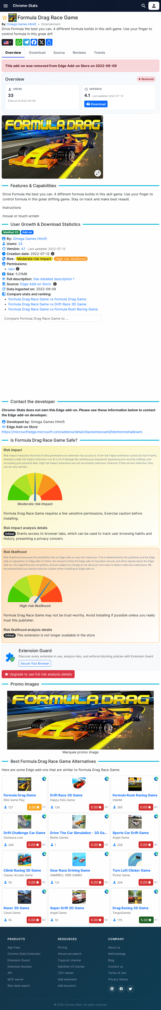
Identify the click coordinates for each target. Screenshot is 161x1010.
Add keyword (66, 985)
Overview (13, 52)
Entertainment (50, 24)
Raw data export (19, 985)
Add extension (67, 979)
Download (37, 52)
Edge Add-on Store (35, 284)
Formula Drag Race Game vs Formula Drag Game (47, 299)
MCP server (15, 979)
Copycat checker (69, 960)
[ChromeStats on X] (130, 989)
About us (114, 947)
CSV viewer (66, 973)
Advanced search (70, 953)
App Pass (14, 947)
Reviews (79, 52)
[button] (6, 6)
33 (20, 244)
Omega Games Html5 (21, 24)
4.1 (23, 249)
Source (59, 52)
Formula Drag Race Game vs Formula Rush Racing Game (53, 309)
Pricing (62, 947)
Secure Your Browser (35, 663)
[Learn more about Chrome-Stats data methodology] (55, 284)
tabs (11, 269)
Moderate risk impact (34, 259)
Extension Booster (20, 966)
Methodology (117, 953)
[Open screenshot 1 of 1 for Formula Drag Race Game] (52, 147)
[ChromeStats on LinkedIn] (112, 989)
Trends (99, 52)
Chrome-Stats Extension (24, 953)
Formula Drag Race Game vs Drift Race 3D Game (47, 304)
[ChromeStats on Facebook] (121, 989)
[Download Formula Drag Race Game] (119, 97)
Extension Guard (19, 960)
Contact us (115, 966)
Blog (111, 960)
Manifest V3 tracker (71, 966)
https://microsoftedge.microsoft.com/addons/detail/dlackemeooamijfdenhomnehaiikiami (72, 432)
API (10, 973)
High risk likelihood (71, 259)
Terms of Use (117, 973)
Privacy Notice (118, 979)
